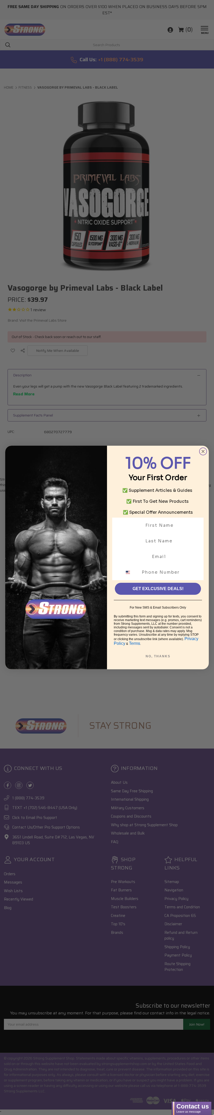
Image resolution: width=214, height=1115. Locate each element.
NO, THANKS (158, 656)
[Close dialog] (203, 451)
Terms (134, 643)
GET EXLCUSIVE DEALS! (158, 588)
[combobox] (131, 572)
